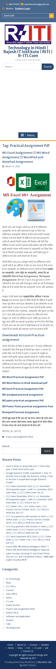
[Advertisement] (28, 102)
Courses (10, 590)
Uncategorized (13, 627)
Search (6, 446)
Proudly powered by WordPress (20, 662)
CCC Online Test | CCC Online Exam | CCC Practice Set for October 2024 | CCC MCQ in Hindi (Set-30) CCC (27, 509)
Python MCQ (12, 612)
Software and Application (18, 616)
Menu (31, 135)
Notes (9, 597)
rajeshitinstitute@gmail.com (36, 4)
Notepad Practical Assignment (20, 412)
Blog (8, 582)
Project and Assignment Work (19, 436)
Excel (9, 388)
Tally (8, 623)
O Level (9, 601)
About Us (21, 645)
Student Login (22, 8)
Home (10, 645)
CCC (28, 648)
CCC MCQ (11, 586)
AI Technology (13, 578)
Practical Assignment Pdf (27, 388)
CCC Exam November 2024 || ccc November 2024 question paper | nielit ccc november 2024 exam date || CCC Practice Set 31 (29, 499)
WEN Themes (29, 665)
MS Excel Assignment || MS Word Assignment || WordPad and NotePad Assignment (26, 157)
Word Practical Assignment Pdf (25, 377)
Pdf (41, 400)
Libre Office (11, 593)
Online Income (13, 605)
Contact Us (28, 651)
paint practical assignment (22, 400)
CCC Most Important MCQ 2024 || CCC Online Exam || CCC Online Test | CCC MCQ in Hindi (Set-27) (28, 539)
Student (9, 620)
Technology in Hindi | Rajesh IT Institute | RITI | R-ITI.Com (28, 51)
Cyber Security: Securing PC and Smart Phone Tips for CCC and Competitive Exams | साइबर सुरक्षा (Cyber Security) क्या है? (29, 556)
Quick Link (9, 15)
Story (20, 648)
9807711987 (14, 4)
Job (46, 648)
